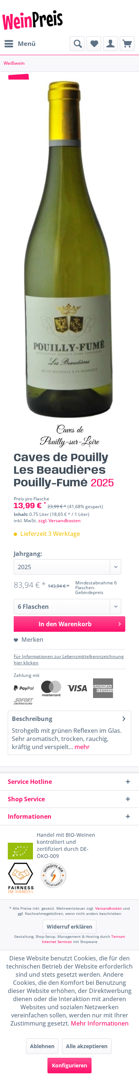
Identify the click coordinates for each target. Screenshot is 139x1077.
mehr (81, 747)
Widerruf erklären (69, 926)
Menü (27, 43)
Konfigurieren (69, 1065)
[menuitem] (19, 43)
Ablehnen (42, 1046)
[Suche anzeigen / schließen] (77, 43)
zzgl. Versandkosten (59, 520)
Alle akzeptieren (86, 1046)
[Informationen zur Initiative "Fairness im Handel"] (21, 877)
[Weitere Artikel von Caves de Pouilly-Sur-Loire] (69, 436)
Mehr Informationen (100, 1023)
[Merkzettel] (93, 43)
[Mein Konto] (110, 43)
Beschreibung (32, 719)
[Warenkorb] (127, 43)
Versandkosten (108, 908)
